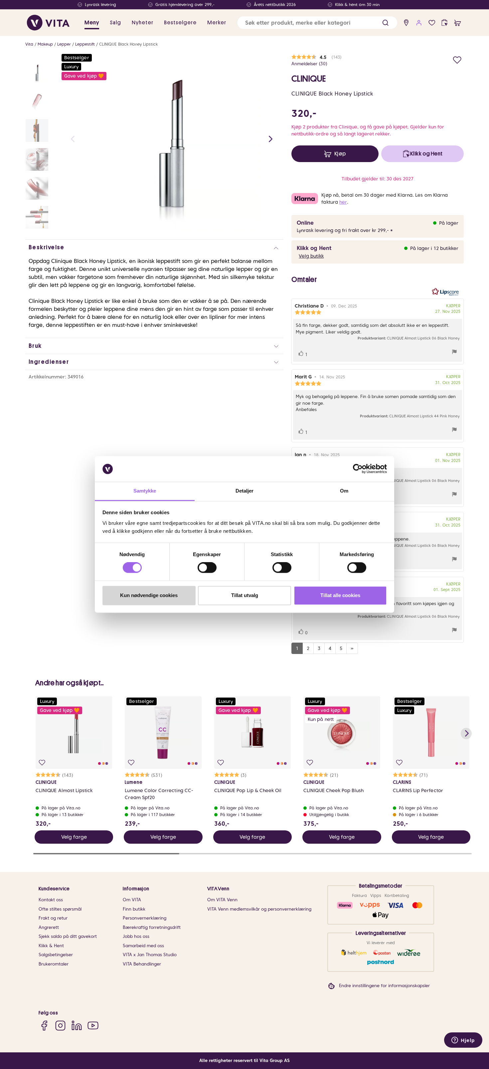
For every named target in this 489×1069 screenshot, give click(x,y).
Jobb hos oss (136, 936)
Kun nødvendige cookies (149, 595)
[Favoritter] (431, 22)
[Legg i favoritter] (457, 59)
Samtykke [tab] (144, 491)
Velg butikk (311, 256)
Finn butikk (134, 909)
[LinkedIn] (76, 1025)
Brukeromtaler (54, 964)
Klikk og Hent (314, 248)
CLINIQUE (308, 79)
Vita (29, 44)
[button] (385, 22)
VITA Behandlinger (142, 964)
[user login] (418, 22)
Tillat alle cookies (340, 595)
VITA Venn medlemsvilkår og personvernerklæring (259, 909)
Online (305, 223)
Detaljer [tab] (245, 491)
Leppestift (85, 44)
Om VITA (132, 899)
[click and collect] (444, 22)
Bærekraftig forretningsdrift (152, 927)
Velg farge (74, 837)
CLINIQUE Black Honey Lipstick (128, 44)
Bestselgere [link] (180, 22)
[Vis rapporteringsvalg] (454, 352)
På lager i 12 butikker (434, 248)
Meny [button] (91, 22)
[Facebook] (44, 1025)
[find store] (406, 22)
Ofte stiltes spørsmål (60, 909)
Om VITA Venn (222, 899)
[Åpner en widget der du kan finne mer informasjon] (463, 1040)
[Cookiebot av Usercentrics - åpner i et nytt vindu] (358, 469)
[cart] (457, 22)
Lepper (64, 44)
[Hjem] (48, 23)
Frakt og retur (53, 918)
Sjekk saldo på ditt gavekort (68, 936)
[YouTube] (92, 1025)
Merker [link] (216, 22)
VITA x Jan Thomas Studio (150, 954)
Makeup (45, 44)
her (343, 202)
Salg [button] (115, 22)
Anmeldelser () (309, 63)
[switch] (207, 567)
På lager (448, 223)
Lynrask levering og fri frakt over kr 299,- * (345, 230)
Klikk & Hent (51, 945)
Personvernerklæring (144, 918)
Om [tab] (344, 491)
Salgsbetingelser (56, 954)
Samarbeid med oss (143, 945)
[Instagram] (60, 1025)
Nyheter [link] (142, 22)
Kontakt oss (51, 899)
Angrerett (49, 927)
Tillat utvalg (244, 595)
